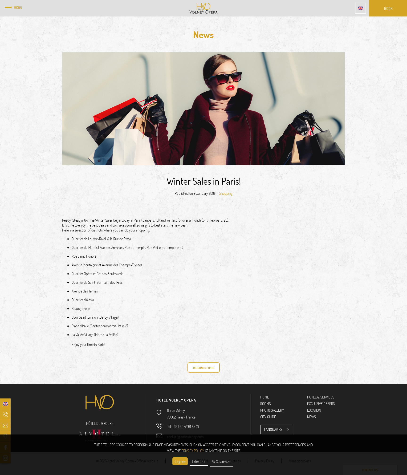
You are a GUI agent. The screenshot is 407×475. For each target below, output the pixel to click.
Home (264, 396)
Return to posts (203, 368)
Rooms (265, 403)
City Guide (268, 416)
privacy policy (192, 450)
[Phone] (5, 414)
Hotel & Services (320, 396)
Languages (273, 429)
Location (314, 410)
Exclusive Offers (321, 403)
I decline (199, 461)
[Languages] (360, 8)
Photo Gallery (272, 410)
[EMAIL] (5, 425)
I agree (180, 461)
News (311, 416)
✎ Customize (221, 461)
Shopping (225, 193)
